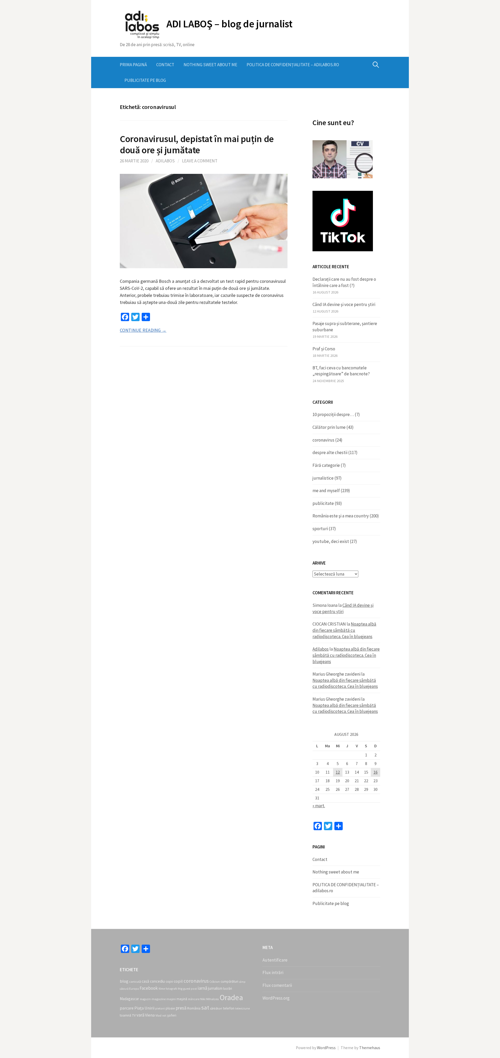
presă (181, 1008)
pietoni (160, 1008)
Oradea (231, 997)
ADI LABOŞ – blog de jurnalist (229, 23)
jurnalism (215, 988)
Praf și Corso (323, 349)
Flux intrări (272, 972)
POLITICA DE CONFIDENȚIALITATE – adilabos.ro (293, 65)
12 (338, 772)
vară (140, 1015)
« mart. (318, 806)
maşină (182, 999)
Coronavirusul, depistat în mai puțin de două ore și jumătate (197, 144)
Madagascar (129, 998)
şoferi (171, 1015)
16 (375, 772)
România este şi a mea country (340, 516)
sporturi (320, 528)
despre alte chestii (329, 452)
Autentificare (275, 960)
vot (164, 1015)
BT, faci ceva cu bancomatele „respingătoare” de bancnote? (341, 371)
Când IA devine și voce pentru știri (343, 304)
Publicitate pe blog (145, 80)
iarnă (202, 988)
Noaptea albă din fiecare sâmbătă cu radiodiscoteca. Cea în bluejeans (344, 630)
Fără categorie (326, 465)
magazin (145, 999)
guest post (190, 988)
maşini (171, 999)
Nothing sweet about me (210, 65)
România (194, 1008)
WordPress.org (276, 998)
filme (162, 988)
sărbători (216, 1008)
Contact (165, 65)
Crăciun (214, 981)
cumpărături (229, 981)
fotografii (171, 988)
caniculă (135, 981)
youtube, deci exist (330, 541)
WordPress (326, 1047)
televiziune (242, 1008)
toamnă (125, 1015)
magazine (159, 999)
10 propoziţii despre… (333, 414)
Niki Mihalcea (209, 999)
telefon (228, 1008)
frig (180, 988)
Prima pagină (133, 65)
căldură (124, 988)
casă (145, 981)
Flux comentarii (277, 985)
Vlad (158, 1015)
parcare (127, 1008)
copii (169, 981)
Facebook (149, 988)
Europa (134, 988)
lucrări (227, 988)
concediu (157, 981)
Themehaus (369, 1047)
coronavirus (323, 440)
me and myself (326, 490)
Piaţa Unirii (144, 1008)
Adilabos (165, 161)
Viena (150, 1015)
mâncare (193, 999)
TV (134, 1015)
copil (178, 981)
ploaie (170, 1008)
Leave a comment (199, 161)
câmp (242, 981)
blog (124, 981)
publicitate (323, 503)
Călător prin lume (329, 427)
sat (205, 1007)
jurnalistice (323, 478)
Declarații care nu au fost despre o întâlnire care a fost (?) (344, 282)
